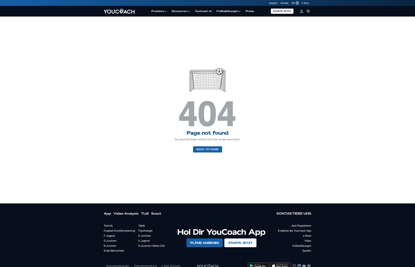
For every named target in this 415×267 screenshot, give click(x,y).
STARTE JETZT (282, 11)
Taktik (141, 225)
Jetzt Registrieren (301, 225)
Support (273, 3)
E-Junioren (144, 235)
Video (307, 241)
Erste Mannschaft (114, 250)
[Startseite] (126, 11)
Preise (250, 11)
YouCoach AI (203, 11)
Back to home (207, 149)
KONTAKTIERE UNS (294, 213)
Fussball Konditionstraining (119, 230)
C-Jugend (144, 241)
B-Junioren (110, 246)
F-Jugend (109, 235)
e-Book (307, 235)
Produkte (157, 11)
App (107, 213)
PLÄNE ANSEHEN (204, 243)
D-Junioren (110, 241)
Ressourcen (179, 11)
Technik (108, 225)
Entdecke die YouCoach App (294, 230)
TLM (145, 213)
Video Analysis (126, 213)
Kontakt (284, 3)
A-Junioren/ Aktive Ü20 (151, 246)
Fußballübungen (227, 11)
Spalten (306, 250)
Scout (156, 213)
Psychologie (145, 230)
